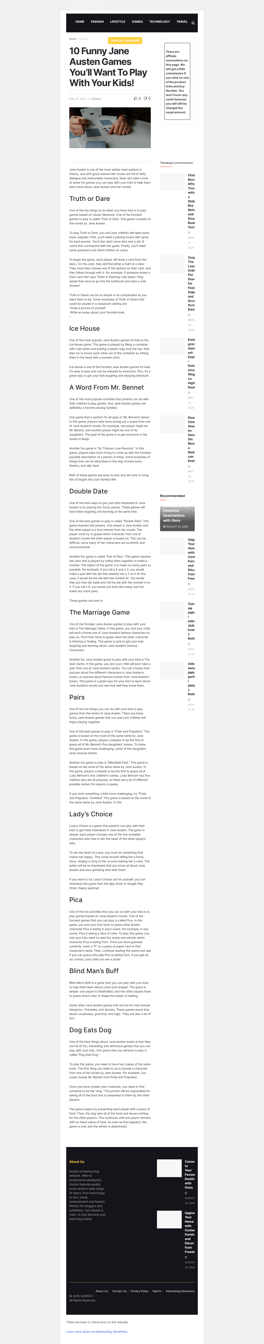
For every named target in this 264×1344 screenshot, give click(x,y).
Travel (182, 21)
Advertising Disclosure (180, 1291)
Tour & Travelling (90, 40)
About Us (102, 1291)
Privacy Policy (139, 1291)
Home (79, 21)
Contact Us (119, 1291)
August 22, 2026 (193, 651)
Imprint (157, 1291)
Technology (159, 21)
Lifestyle (117, 21)
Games (137, 21)
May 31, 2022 (77, 98)
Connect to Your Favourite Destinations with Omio (194, 1174)
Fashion (97, 21)
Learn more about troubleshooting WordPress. (97, 1331)
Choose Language (125, 40)
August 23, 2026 (177, 526)
